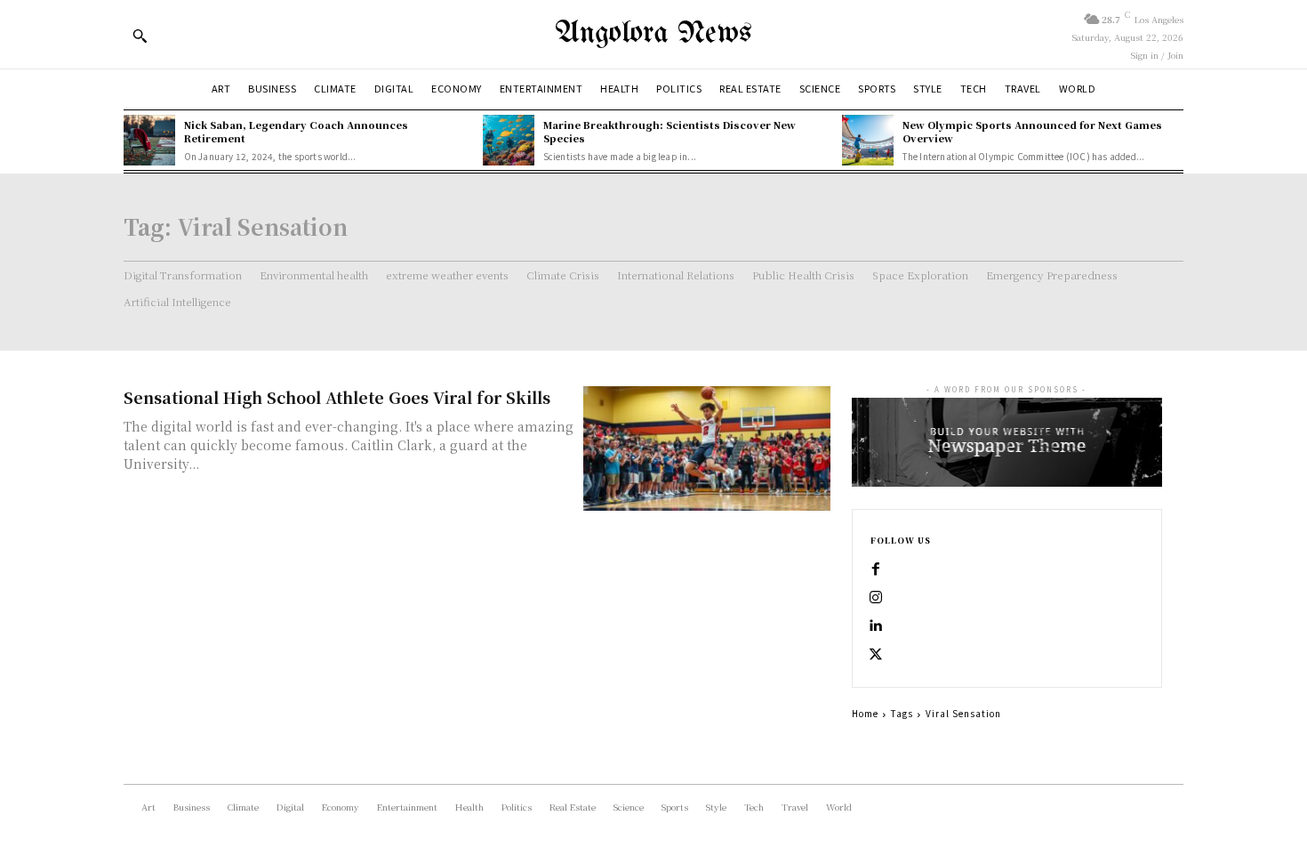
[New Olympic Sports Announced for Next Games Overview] (868, 140)
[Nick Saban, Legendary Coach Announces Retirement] (149, 140)
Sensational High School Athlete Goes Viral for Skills (337, 396)
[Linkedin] (876, 626)
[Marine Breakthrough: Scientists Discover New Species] (508, 140)
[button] (140, 36)
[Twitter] (876, 655)
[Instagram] (876, 598)
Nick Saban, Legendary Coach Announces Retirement (296, 131)
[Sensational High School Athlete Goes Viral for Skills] (706, 448)
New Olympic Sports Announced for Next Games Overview (1032, 131)
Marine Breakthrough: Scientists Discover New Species (669, 131)
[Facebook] (876, 569)
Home (865, 713)
